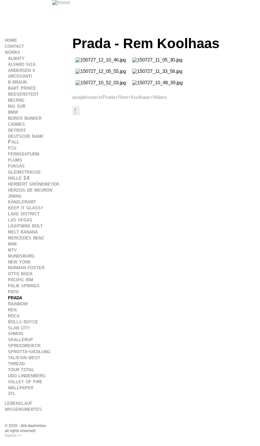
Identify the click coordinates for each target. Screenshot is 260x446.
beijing (16, 100)
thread (16, 363)
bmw (13, 112)
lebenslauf (18, 403)
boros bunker (25, 118)
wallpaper (20, 387)
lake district (24, 213)
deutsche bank (25, 136)
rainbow (18, 303)
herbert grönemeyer (33, 184)
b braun (17, 82)
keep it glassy (25, 207)
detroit (17, 130)
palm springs (24, 285)
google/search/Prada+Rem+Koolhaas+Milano (119, 97)
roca (14, 315)
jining (15, 196)
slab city (19, 327)
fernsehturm (23, 153)
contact (14, 46)
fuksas (16, 165)
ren (12, 309)
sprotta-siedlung (29, 351)
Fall (13, 141)
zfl (12, 393)
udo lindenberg (26, 375)
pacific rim (20, 279)
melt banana (23, 231)
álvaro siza (22, 64)
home (11, 40)
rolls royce (23, 321)
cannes (16, 124)
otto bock (20, 273)
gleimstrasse (24, 172)
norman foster (26, 267)
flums (15, 159)
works (12, 52)
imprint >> (13, 435)
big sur (16, 106)
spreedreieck (24, 345)
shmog (15, 333)
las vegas (20, 219)
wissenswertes (23, 409)
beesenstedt (23, 94)
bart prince (22, 88)
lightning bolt (25, 225)
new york (19, 261)
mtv (12, 249)
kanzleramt (22, 201)
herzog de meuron (30, 190)
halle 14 (18, 178)
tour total (21, 369)
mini (12, 243)
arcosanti (20, 76)
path (13, 291)
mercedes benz (26, 237)
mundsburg (21, 255)
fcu (12, 147)
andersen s (21, 70)
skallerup (20, 339)
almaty (16, 58)
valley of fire (25, 381)
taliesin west (24, 357)
